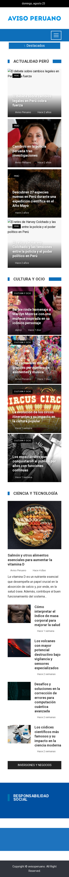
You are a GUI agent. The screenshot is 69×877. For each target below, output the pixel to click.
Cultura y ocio (22, 293)
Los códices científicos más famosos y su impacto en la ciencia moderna (47, 736)
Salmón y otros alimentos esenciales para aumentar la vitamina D (30, 559)
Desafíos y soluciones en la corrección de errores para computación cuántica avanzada (47, 697)
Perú (16, 75)
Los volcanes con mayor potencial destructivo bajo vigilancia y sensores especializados (47, 654)
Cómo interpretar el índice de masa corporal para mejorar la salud (47, 616)
